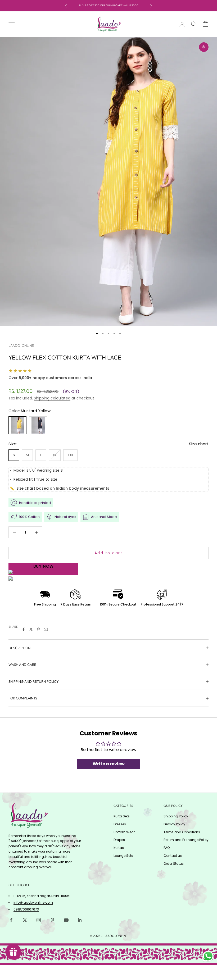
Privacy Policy (174, 824)
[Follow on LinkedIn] (80, 920)
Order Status (174, 863)
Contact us (173, 855)
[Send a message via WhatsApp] (208, 956)
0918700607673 (26, 909)
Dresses (120, 824)
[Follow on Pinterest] (52, 920)
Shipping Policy (176, 816)
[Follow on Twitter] (25, 920)
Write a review (109, 764)
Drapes (119, 839)
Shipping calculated (52, 398)
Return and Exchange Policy (186, 839)
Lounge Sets (123, 855)
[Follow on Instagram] (38, 920)
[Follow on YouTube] (66, 920)
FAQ (167, 847)
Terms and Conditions (182, 832)
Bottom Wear (124, 832)
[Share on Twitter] (31, 629)
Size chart (199, 444)
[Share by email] (46, 629)
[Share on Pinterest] (38, 629)
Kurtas (119, 847)
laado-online (21, 345)
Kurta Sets (122, 816)
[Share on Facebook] (23, 629)
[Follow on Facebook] (11, 920)
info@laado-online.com (33, 902)
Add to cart (108, 553)
